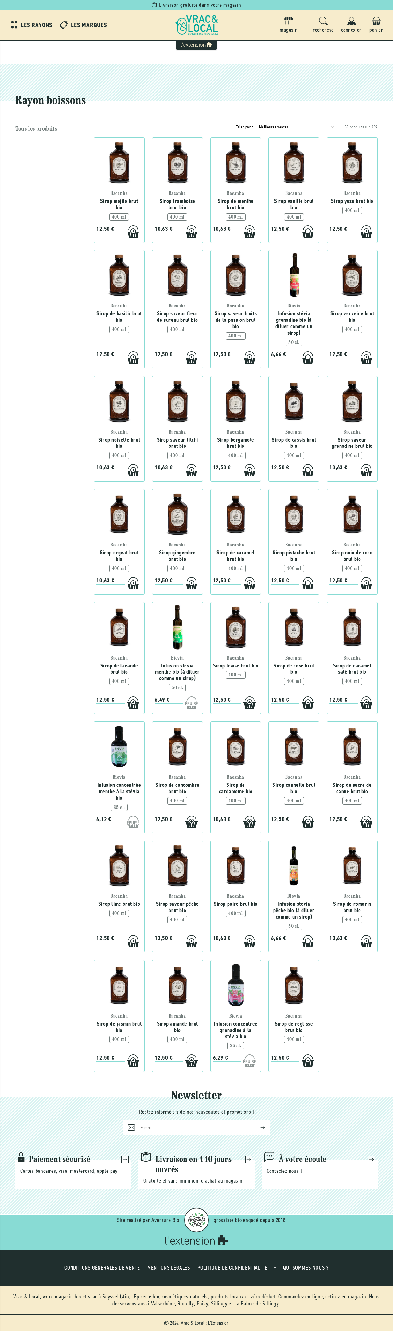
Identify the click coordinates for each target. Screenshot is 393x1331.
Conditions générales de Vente (102, 1267)
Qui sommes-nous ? (306, 1267)
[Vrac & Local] (196, 25)
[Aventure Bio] (196, 1220)
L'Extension (218, 1323)
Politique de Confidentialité (232, 1267)
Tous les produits (36, 129)
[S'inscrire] (258, 1127)
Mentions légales (168, 1267)
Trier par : (244, 127)
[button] (323, 25)
